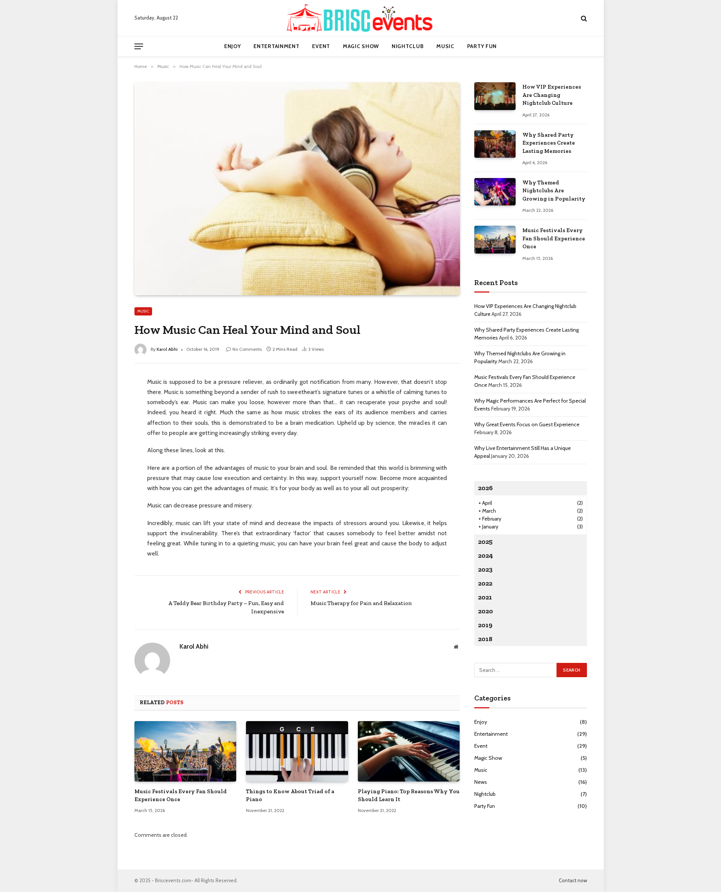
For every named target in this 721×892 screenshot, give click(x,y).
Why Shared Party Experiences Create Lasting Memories (548, 142)
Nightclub (408, 46)
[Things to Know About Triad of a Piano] (297, 751)
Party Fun (482, 46)
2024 (485, 555)
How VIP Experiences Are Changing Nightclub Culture (551, 94)
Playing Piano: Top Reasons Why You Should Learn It (409, 795)
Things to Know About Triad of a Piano (290, 795)
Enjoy (232, 46)
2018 (485, 639)
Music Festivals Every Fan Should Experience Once (180, 795)
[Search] (583, 18)
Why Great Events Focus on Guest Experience (526, 424)
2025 (485, 541)
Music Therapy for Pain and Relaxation (361, 603)
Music (445, 46)
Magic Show (361, 46)
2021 (485, 597)
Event (321, 46)
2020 (485, 611)
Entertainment (276, 46)
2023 (485, 569)
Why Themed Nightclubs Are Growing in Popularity (553, 190)
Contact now (573, 880)
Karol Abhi (167, 349)
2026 (485, 488)
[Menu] (138, 46)
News (480, 782)
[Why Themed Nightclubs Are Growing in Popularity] (495, 191)
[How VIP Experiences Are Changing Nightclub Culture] (495, 96)
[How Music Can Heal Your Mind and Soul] (297, 188)
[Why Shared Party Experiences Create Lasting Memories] (495, 144)
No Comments (247, 349)
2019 (485, 625)
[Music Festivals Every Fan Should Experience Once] (185, 751)
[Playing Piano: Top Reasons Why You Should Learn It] (409, 751)
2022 (485, 583)
